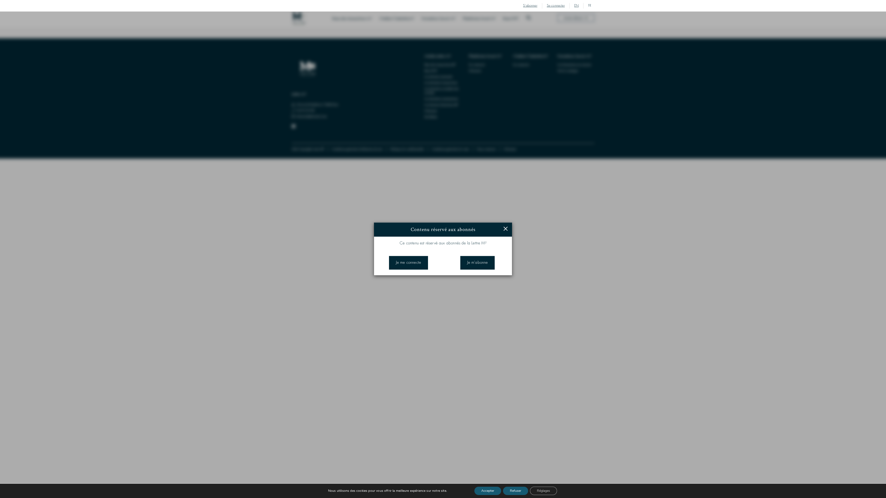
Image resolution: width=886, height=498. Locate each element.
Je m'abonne (477, 263)
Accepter (487, 491)
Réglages (543, 491)
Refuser (515, 491)
